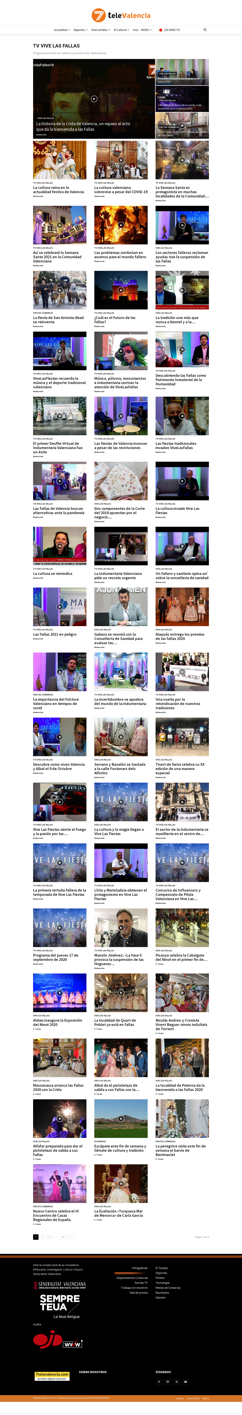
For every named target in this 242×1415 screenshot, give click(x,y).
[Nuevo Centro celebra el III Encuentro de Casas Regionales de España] (59, 1183)
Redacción (41, 134)
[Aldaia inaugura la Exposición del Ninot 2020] (59, 993)
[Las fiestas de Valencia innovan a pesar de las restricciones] (121, 416)
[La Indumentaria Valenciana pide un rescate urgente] (121, 546)
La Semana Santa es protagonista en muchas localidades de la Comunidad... (182, 192)
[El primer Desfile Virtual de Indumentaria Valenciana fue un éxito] (59, 416)
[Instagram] (167, 1382)
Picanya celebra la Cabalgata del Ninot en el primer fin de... (182, 957)
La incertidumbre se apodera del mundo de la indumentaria (120, 701)
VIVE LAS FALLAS (46, 118)
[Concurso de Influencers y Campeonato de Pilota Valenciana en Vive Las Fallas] (182, 862)
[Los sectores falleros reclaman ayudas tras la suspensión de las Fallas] (182, 225)
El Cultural (120, 30)
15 (63, 1237)
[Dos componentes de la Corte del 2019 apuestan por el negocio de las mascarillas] (121, 481)
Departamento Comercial (132, 1278)
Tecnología (162, 1283)
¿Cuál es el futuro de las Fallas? (114, 319)
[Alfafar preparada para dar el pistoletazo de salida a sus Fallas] (59, 1118)
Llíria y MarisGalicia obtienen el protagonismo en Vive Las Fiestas (120, 894)
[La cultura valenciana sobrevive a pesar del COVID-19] (121, 160)
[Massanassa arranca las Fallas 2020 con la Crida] (59, 1058)
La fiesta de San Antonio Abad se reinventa (58, 319)
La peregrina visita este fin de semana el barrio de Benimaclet (181, 1150)
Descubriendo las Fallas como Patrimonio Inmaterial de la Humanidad (181, 379)
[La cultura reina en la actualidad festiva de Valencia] (59, 160)
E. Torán (159, 964)
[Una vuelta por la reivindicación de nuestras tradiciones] (182, 672)
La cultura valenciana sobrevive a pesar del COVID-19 (121, 189)
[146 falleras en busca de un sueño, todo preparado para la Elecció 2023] (182, 99)
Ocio (135, 30)
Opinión (160, 1297)
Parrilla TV (141, 1283)
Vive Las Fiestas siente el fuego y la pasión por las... (59, 831)
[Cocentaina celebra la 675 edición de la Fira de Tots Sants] (182, 126)
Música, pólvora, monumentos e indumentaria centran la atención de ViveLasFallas (120, 382)
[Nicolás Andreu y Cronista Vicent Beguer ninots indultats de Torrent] (182, 993)
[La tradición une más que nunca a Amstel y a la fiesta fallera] (182, 290)
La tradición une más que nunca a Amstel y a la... (177, 319)
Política (160, 1278)
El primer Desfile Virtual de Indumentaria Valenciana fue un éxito (57, 447)
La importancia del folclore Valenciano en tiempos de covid (56, 703)
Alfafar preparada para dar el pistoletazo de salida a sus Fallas (57, 1150)
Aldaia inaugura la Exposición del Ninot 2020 (57, 1022)
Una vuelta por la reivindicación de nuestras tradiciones (178, 703)
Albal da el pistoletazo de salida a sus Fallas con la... (116, 1087)
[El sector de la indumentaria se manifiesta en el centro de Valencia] (182, 802)
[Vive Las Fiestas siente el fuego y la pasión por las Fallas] (59, 802)
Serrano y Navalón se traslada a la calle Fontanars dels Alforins (119, 768)
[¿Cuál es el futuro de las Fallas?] (121, 290)
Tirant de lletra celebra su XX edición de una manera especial (180, 768)
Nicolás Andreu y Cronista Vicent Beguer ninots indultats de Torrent (181, 1024)
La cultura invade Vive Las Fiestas (178, 510)
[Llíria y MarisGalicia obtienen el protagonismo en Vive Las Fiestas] (121, 862)
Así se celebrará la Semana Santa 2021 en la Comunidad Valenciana (57, 257)
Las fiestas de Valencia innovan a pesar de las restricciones (120, 445)
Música (205, 1398)
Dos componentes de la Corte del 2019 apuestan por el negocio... (119, 513)
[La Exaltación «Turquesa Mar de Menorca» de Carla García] (121, 1183)
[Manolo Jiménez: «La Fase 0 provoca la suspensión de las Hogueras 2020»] (121, 927)
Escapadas (100, 1141)
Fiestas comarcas (169, 127)
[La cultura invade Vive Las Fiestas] (182, 481)
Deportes (79, 30)
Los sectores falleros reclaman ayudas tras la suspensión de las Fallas (182, 257)
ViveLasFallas (99, 30)
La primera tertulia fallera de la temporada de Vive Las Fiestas (59, 892)
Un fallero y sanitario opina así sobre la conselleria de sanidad (182, 575)
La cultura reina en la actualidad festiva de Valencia (58, 189)
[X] (176, 1382)
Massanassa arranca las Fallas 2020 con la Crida (58, 1087)
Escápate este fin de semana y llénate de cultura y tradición (120, 1148)
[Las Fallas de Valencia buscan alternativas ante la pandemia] (59, 481)
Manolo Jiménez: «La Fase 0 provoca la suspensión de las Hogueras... (119, 959)
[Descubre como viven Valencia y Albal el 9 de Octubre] (59, 737)
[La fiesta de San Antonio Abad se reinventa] (59, 290)
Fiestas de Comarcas (168, 1288)
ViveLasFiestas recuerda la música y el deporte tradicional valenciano (59, 382)
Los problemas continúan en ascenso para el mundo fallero (120, 254)
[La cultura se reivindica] (59, 546)
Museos (180, 1398)
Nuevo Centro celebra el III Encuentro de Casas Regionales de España (56, 1215)
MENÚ (145, 30)
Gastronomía (193, 1398)
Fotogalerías (140, 1268)
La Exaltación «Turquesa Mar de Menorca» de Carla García (118, 1213)
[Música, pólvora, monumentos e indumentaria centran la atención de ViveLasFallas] (121, 351)
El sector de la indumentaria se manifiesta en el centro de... (182, 831)
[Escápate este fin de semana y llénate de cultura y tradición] (121, 1118)
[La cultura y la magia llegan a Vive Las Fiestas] (121, 802)
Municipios (162, 1292)
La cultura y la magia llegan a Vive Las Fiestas (119, 831)
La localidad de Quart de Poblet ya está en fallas (115, 1022)
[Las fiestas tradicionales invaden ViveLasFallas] (182, 416)
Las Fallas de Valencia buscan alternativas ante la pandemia (58, 510)
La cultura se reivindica (52, 573)
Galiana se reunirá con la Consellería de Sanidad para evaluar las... (118, 638)
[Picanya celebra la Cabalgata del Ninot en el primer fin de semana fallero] (182, 927)
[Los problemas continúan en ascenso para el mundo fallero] (121, 225)
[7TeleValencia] (121, 15)
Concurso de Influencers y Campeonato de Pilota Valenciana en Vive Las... (178, 894)
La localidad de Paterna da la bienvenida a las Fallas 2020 (180, 1087)
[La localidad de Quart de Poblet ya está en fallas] (121, 993)
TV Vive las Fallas (43, 182)
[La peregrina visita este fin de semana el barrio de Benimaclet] (182, 1118)
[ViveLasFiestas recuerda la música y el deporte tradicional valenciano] (59, 351)
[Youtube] (185, 1382)
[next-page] (70, 1237)
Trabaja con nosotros (134, 1288)
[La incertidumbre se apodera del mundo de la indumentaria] (121, 672)
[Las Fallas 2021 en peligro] (59, 607)
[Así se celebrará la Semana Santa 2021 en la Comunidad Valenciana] (59, 225)
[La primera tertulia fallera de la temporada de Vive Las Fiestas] (59, 862)
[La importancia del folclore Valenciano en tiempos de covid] (59, 672)
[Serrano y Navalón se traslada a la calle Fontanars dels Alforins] (121, 737)
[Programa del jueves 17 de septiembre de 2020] (59, 927)
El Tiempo (162, 1268)
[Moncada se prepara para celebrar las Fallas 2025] (182, 72)
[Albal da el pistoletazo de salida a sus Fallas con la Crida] (121, 1058)
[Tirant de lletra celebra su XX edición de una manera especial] (182, 737)
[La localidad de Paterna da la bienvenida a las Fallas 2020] (182, 1058)
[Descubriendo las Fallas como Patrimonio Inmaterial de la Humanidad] (182, 349)
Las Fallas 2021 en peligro (55, 634)
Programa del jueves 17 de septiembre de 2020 (55, 957)
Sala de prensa (139, 1292)
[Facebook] (159, 1382)
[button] (205, 30)
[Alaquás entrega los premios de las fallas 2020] (182, 607)
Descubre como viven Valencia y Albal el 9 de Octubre (59, 766)
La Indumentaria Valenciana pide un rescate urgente (118, 575)
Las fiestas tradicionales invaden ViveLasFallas (176, 445)
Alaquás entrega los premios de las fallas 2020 (180, 636)
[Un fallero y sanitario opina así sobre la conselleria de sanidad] (182, 546)
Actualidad (60, 30)
